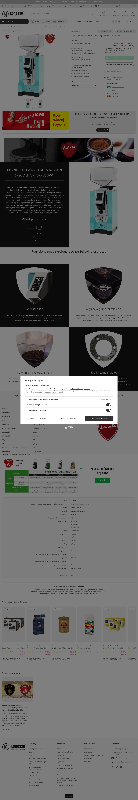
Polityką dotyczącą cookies (80, 389)
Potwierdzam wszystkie (99, 418)
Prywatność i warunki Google (53, 392)
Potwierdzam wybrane (38, 418)
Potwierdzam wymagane (68, 418)
